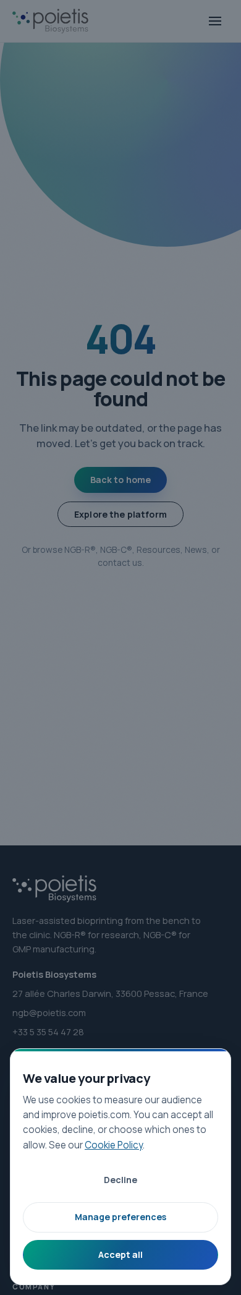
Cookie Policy (114, 1145)
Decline (120, 1180)
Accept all (120, 1254)
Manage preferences (120, 1217)
